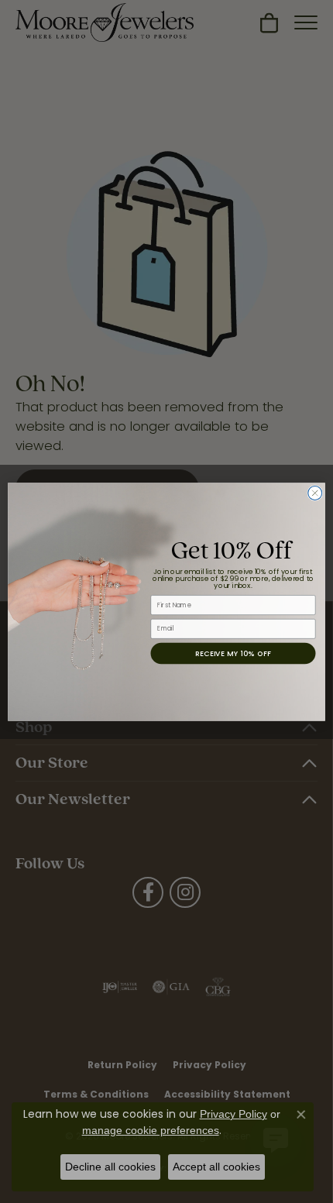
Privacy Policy (233, 1114)
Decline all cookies (110, 1166)
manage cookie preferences (150, 1130)
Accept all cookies (216, 1166)
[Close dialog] (315, 493)
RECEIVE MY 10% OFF (233, 653)
